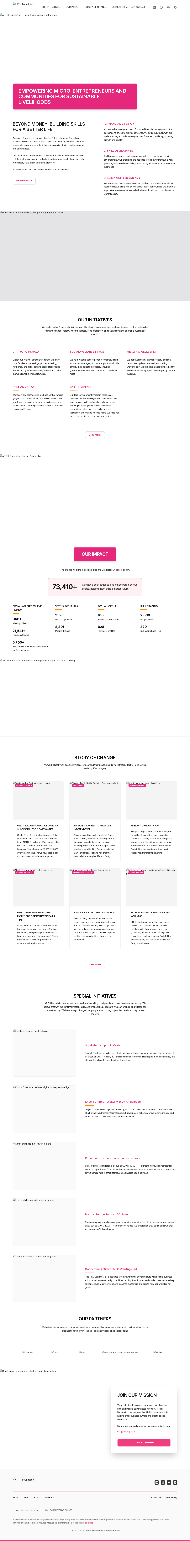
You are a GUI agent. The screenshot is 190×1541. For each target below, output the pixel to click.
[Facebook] (175, 7)
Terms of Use (155, 1497)
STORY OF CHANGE (96, 7)
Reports (16, 1497)
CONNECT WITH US (144, 1442)
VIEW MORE (95, 435)
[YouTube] (168, 7)
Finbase (48, 1497)
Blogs (26, 1497)
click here (89, 1523)
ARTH (35, 1497)
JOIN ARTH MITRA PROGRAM (128, 7)
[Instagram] (161, 7)
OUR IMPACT (73, 7)
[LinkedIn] (154, 7)
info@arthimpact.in (126, 1431)
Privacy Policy (171, 1497)
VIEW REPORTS (24, 180)
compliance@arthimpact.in (27, 1510)
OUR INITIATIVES (51, 7)
